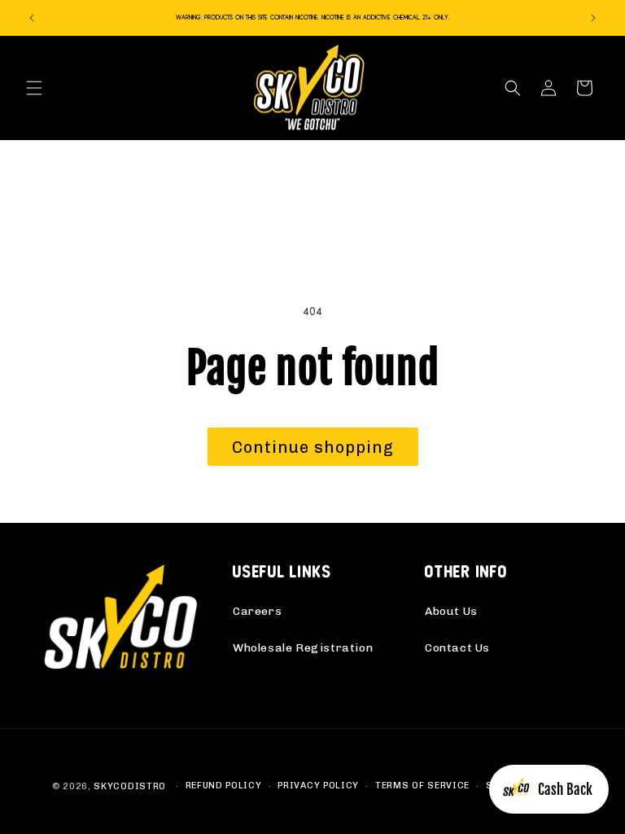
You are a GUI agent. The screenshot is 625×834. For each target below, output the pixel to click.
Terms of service (422, 785)
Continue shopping (313, 447)
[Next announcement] (593, 18)
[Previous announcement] (32, 18)
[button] (34, 88)
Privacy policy (318, 785)
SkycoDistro (130, 786)
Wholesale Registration (303, 648)
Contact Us (457, 648)
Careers (257, 611)
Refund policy (224, 785)
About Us (451, 611)
